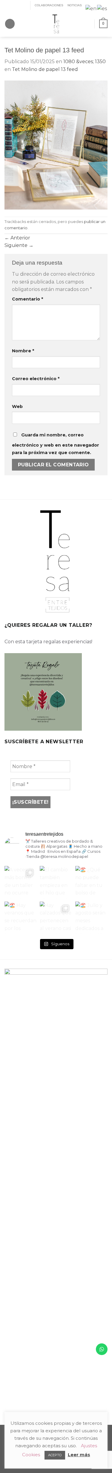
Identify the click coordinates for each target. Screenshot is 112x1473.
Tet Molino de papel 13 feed (45, 69)
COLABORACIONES (49, 5)
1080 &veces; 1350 (84, 61)
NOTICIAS (74, 5)
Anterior (17, 238)
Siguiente (18, 245)
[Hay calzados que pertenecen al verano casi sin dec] (56, 918)
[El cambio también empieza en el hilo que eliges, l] (56, 882)
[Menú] (10, 24)
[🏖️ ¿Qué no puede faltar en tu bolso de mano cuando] (91, 882)
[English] (91, 8)
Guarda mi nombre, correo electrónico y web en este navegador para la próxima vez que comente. (55, 444)
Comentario (27, 299)
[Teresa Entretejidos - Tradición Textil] (56, 24)
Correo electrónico (35, 378)
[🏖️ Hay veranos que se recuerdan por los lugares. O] (20, 918)
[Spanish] (102, 8)
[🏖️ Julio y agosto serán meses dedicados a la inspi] (91, 918)
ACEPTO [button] (55, 1455)
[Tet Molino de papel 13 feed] (56, 144)
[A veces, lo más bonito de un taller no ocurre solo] (20, 882)
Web (17, 406)
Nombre (23, 351)
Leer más (79, 1454)
